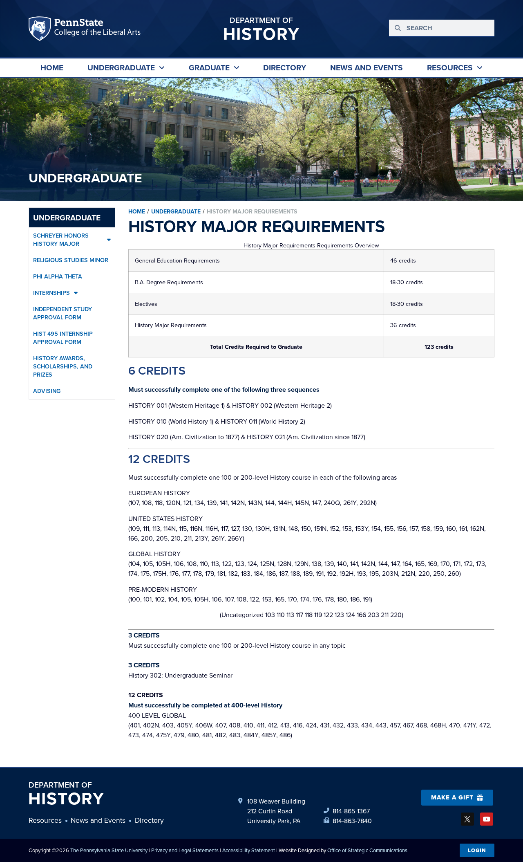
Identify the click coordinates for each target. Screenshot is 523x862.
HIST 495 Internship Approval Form (63, 337)
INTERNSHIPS (51, 292)
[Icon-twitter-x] (467, 819)
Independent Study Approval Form (62, 313)
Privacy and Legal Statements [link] (185, 850)
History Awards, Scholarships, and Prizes (62, 366)
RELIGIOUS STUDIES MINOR (70, 260)
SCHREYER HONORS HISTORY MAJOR (61, 239)
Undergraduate (67, 217)
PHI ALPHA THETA (57, 276)
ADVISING (46, 390)
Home (136, 211)
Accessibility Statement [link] (248, 850)
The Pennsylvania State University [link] (109, 850)
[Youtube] (486, 819)
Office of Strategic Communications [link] (367, 850)
